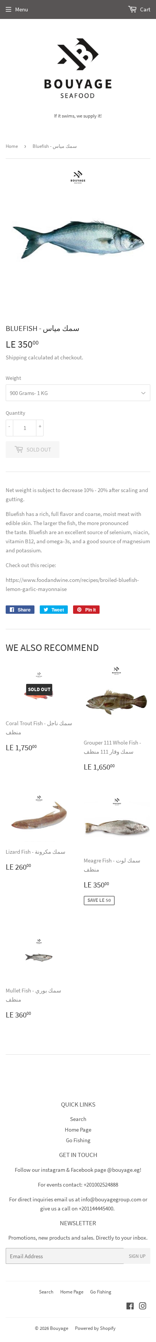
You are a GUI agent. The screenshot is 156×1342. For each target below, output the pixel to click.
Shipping (16, 357)
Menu (21, 9)
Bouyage (59, 1328)
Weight (13, 378)
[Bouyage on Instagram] (143, 1307)
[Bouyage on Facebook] (130, 1307)
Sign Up (137, 1256)
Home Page (78, 1129)
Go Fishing (78, 1140)
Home (12, 146)
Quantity (15, 412)
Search (78, 1119)
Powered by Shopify (95, 1328)
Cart (144, 9)
